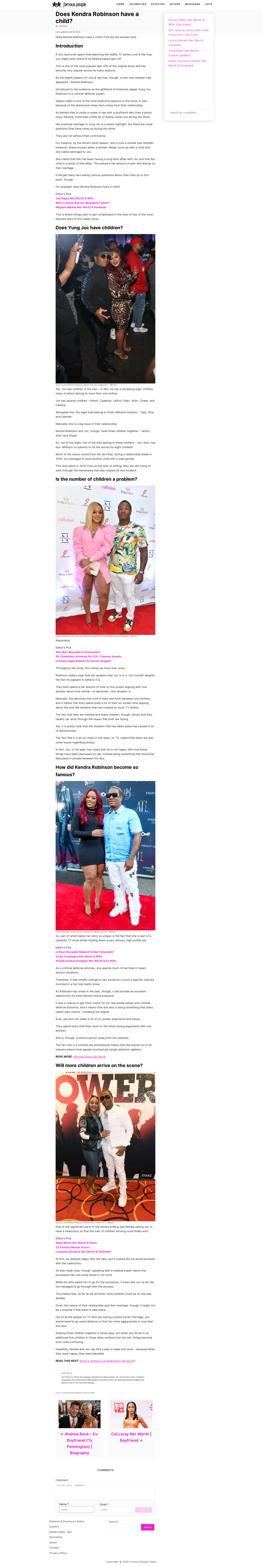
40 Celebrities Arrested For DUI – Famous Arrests (89, 656)
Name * (64, 1504)
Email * (104, 1504)
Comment (62, 1480)
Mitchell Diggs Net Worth (90, 1056)
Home (58, 1393)
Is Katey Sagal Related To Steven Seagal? (83, 661)
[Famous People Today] (69, 4)
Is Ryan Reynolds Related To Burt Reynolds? (85, 952)
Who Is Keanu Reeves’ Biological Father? (83, 203)
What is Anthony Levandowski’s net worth (107, 1360)
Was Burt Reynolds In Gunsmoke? (78, 652)
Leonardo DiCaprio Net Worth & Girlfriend (83, 1251)
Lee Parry (63, 26)
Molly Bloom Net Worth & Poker (76, 1242)
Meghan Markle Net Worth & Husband (81, 207)
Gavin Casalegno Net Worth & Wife (79, 956)
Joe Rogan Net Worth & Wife (75, 198)
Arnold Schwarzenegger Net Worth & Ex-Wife (86, 960)
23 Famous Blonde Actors (73, 1247)
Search (113, 1521)
